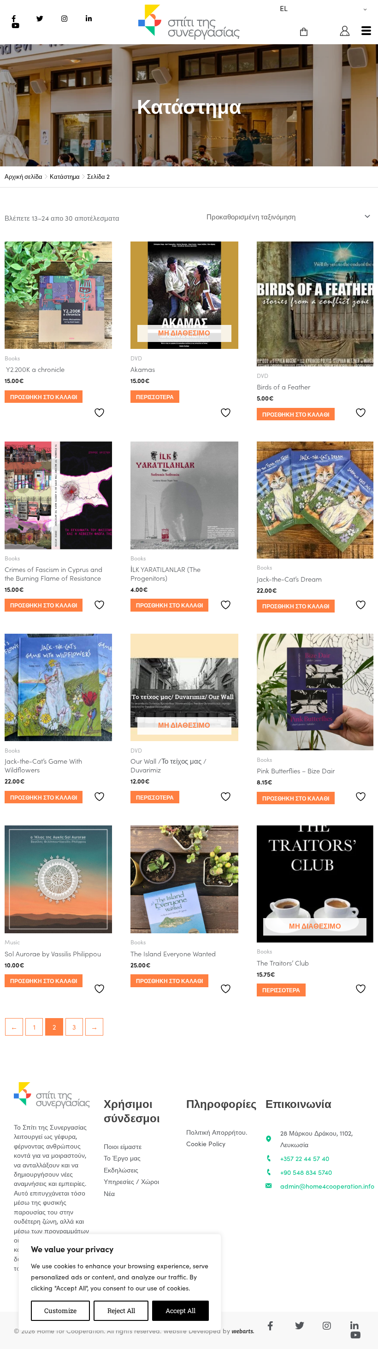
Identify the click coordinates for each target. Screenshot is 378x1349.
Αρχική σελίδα (23, 176)
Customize (60, 1310)
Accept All (180, 1310)
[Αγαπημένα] (100, 412)
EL (284, 8)
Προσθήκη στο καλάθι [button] (43, 397)
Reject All (121, 1310)
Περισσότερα (155, 397)
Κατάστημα (65, 176)
